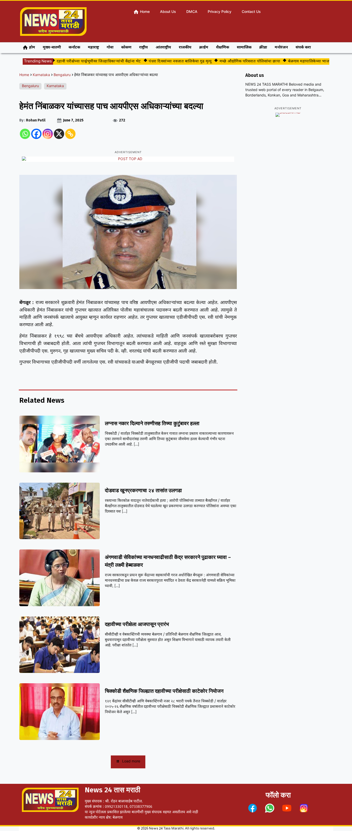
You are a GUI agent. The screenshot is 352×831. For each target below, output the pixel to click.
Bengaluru (62, 75)
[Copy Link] (70, 134)
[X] (59, 134)
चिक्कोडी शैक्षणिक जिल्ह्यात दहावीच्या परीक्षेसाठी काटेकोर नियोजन (164, 691)
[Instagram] (48, 134)
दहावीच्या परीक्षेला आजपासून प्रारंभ (137, 624)
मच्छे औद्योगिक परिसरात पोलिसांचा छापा (237, 61)
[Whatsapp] (25, 134)
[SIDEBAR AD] (288, 115)
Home (24, 75)
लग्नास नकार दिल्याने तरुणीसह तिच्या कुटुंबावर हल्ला (152, 423)
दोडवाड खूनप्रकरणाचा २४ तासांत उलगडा (143, 490)
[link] (252, 808)
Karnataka (41, 75)
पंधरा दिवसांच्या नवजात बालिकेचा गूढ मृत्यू (168, 61)
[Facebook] (36, 134)
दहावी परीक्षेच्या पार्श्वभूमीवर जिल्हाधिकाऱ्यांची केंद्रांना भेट (87, 61)
